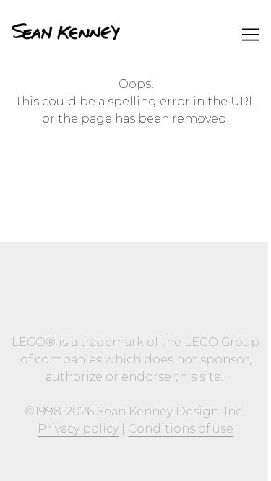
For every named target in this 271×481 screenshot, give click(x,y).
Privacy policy (78, 429)
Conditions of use (180, 429)
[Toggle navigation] (250, 34)
